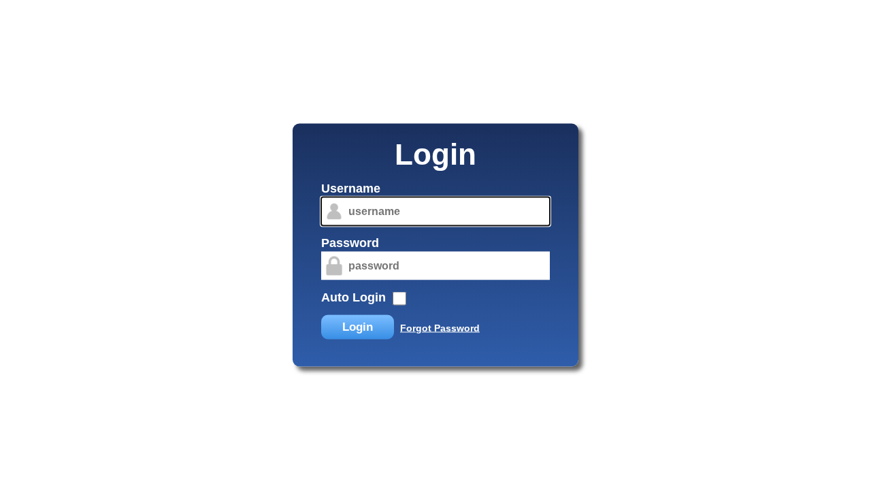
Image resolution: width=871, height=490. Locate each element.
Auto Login (353, 297)
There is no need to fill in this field (309, 183)
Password (350, 243)
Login (357, 327)
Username (350, 188)
